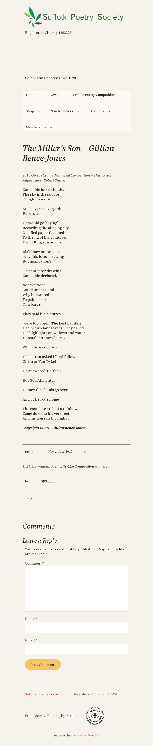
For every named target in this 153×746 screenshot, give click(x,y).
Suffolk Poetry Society (43, 694)
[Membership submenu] (51, 127)
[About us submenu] (109, 111)
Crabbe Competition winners (85, 466)
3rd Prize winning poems (42, 466)
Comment (34, 563)
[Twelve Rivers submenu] (78, 111)
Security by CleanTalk (85, 735)
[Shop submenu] (39, 111)
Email (31, 640)
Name (31, 618)
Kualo (71, 715)
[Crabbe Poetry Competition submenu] (120, 95)
